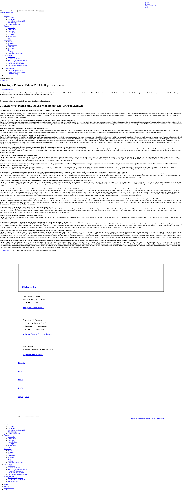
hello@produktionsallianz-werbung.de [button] (37, 334)
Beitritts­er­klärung (13, 481)
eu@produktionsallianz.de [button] (33, 355)
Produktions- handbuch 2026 (16, 430)
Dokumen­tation (12, 454)
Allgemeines (3, 80)
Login (147, 7)
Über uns (6, 435)
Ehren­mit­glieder (12, 442)
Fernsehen (11, 457)
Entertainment (12, 455)
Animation (11, 452)
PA (3, 89)
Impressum (134, 418)
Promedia (6, 250)
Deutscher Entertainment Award (17, 469)
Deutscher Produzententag (15, 471)
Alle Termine (11, 428)
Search (42, 11)
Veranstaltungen (8, 464)
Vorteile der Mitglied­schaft (15, 478)
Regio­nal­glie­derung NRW (15, 462)
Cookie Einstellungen (157, 418)
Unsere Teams (12, 445)
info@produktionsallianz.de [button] (33, 308)
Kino (9, 459)
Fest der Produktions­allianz (16, 473)
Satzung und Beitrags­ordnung (16, 479)
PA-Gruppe (11, 444)
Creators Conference (14, 467)
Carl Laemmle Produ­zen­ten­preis (17, 474)
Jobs (9, 447)
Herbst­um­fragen (12, 432)
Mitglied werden (9, 476)
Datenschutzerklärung (144, 418)
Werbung (10, 461)
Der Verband (7, 449)
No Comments (8, 89)
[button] (29, 287)
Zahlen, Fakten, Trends (14, 433)
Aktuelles (6, 425)
